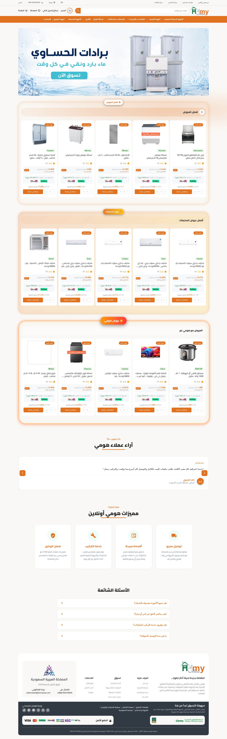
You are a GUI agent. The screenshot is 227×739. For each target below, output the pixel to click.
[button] (182, 191)
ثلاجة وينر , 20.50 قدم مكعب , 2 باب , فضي (114, 156)
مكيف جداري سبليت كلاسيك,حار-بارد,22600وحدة (115, 264)
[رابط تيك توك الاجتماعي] (24, 710)
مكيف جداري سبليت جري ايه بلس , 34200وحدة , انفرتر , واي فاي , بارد (76, 264)
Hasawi (50, 150)
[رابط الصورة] (113, 62)
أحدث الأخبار (89, 687)
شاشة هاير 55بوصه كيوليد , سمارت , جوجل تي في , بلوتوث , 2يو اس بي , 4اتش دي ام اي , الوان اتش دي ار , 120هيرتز (150, 377)
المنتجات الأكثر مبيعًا (113, 687)
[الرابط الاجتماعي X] (43, 710)
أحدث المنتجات (115, 683)
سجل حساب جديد (114, 697)
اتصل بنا (145, 697)
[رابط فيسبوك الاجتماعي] (48, 710)
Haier (162, 368)
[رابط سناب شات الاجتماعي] (29, 710)
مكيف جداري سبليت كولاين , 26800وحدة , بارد (116, 374)
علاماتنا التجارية (142, 687)
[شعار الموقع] (199, 10)
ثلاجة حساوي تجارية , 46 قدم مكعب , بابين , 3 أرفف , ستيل (42, 156)
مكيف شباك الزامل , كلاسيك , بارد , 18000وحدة (39, 264)
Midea (51, 368)
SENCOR (198, 368)
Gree (163, 258)
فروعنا (91, 692)
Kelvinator (198, 150)
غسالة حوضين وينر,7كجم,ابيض (79, 155)
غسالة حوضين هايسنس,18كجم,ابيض (157, 156)
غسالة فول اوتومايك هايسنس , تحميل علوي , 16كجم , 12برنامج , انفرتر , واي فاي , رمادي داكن (77, 376)
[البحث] (78, 10)
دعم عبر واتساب (142, 692)
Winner (125, 150)
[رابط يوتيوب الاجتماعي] (34, 710)
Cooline (125, 368)
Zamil (51, 258)
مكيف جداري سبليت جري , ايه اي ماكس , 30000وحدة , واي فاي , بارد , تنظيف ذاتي (152, 266)
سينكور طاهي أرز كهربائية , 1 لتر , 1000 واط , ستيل (189, 374)
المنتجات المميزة (115, 692)
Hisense (161, 150)
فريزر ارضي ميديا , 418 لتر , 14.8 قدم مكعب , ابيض (39, 374)
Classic (200, 258)
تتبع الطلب (89, 683)
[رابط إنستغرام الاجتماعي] (38, 710)
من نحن (145, 683)
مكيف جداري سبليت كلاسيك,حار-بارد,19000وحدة (189, 264)
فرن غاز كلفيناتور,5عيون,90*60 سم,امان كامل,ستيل (190, 156)
